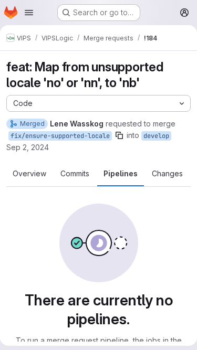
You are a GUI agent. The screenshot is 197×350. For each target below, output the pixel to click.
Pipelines (120, 173)
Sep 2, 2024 (27, 147)
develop (156, 136)
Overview (29, 173)
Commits (74, 173)
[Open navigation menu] (28, 12)
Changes (167, 173)
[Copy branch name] (119, 135)
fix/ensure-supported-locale (60, 136)
